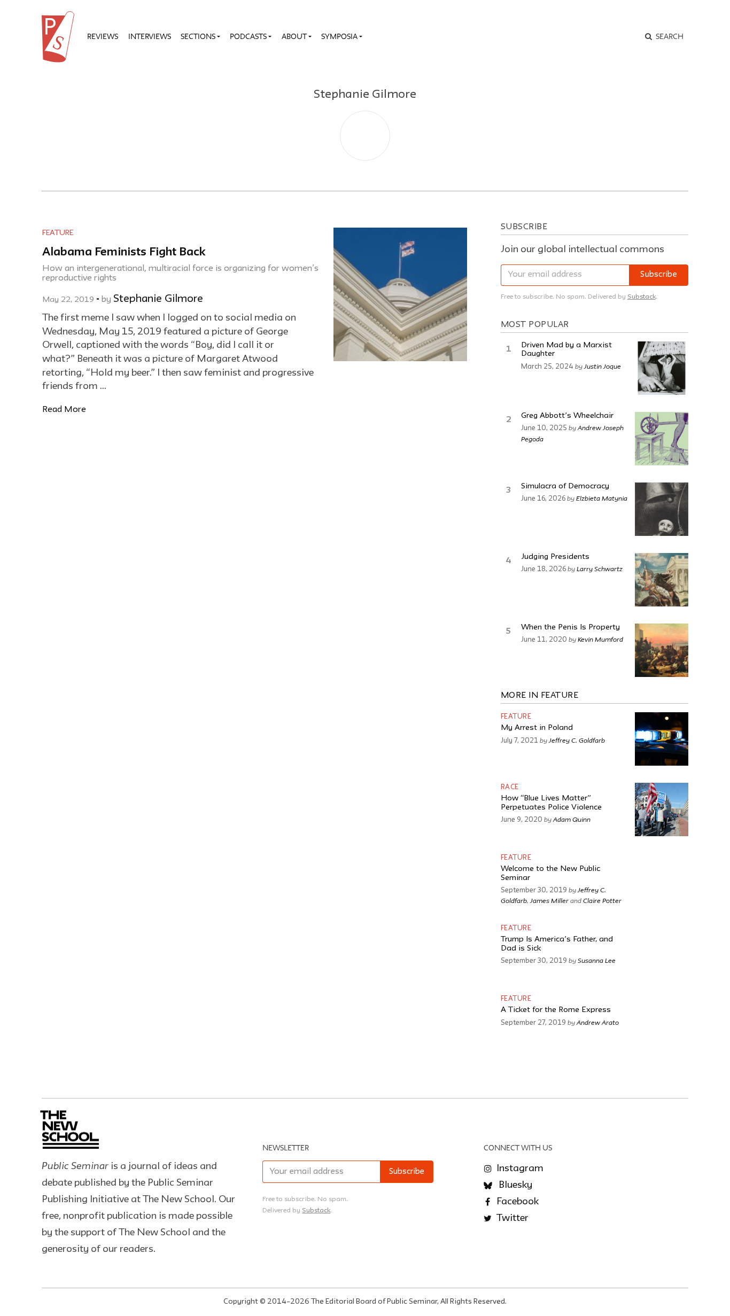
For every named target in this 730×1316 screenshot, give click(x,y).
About (294, 36)
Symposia (339, 36)
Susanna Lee (597, 960)
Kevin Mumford (600, 639)
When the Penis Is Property (570, 627)
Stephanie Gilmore (158, 299)
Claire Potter (602, 900)
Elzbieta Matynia (601, 498)
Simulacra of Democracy (565, 486)
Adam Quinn (572, 819)
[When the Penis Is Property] (661, 650)
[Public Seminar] (60, 37)
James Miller (549, 900)
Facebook (516, 1201)
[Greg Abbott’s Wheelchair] (661, 438)
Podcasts (248, 36)
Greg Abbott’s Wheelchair (567, 415)
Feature (57, 233)
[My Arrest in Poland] (661, 739)
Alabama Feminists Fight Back (124, 252)
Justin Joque (602, 366)
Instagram (518, 1168)
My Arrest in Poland (537, 728)
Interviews (149, 36)
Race (510, 787)
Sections (198, 36)
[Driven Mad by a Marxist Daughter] (661, 368)
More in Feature (540, 695)
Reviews (102, 36)
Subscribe (658, 274)
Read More (64, 410)
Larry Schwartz (600, 568)
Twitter (511, 1218)
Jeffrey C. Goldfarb (577, 740)
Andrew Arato (598, 1022)
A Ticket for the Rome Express (556, 1010)
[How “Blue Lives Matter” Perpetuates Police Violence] (661, 809)
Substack (641, 297)
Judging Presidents (555, 557)
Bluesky (514, 1185)
